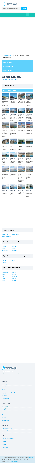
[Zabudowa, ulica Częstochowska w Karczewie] (5, 96)
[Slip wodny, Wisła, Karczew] (5, 110)
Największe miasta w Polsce (10, 393)
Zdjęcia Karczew (8, 70)
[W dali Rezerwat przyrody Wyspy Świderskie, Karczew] (21, 169)
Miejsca (4, 412)
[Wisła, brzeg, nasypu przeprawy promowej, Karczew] (5, 125)
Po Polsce (5, 387)
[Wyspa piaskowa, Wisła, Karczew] (21, 154)
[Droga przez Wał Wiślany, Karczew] (13, 154)
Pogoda (4, 417)
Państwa (4, 395)
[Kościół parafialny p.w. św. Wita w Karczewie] (29, 110)
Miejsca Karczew (8, 66)
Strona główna (6, 55)
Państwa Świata (6, 237)
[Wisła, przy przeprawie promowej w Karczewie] (13, 125)
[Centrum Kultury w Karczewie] (21, 141)
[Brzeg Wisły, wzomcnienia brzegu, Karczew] (5, 169)
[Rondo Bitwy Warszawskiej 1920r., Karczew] (21, 110)
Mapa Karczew (7, 62)
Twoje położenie (6, 431)
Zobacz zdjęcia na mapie (9, 90)
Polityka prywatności (8, 438)
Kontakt (4, 444)
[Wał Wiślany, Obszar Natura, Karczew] (5, 154)
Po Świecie (5, 390)
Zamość (4, 262)
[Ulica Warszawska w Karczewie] (13, 141)
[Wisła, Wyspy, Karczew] (13, 169)
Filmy (3, 409)
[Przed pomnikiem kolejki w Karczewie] (29, 96)
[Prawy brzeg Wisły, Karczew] (13, 186)
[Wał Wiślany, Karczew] (29, 141)
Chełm (14, 260)
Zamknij (31, 457)
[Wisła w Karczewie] (5, 186)
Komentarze (5, 420)
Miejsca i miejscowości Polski (10, 234)
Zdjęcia (4, 406)
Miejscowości (5, 398)
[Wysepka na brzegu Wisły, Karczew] (29, 154)
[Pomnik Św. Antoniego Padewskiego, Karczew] (13, 110)
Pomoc (4, 441)
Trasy (3, 415)
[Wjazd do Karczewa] (13, 96)
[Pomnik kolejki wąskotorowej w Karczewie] (21, 96)
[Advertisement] (17, 36)
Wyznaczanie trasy (7, 428)
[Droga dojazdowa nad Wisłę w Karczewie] (29, 186)
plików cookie (14, 461)
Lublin (4, 260)
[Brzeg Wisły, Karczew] (21, 186)
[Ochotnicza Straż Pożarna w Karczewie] (29, 125)
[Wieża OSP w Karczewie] (21, 125)
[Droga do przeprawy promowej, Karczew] (29, 169)
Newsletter (5, 447)
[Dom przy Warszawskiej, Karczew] (5, 141)
